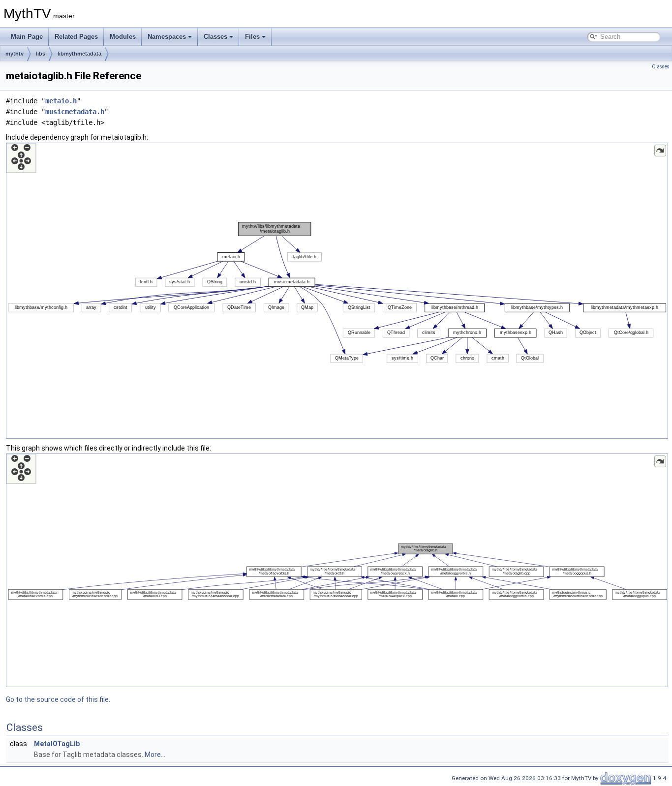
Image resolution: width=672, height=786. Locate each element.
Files (252, 36)
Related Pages (76, 36)
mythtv (14, 54)
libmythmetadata (79, 54)
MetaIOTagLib (57, 744)
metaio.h (61, 101)
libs (40, 54)
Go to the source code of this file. (58, 699)
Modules (123, 36)
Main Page (27, 36)
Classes (215, 36)
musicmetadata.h (74, 112)
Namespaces (167, 36)
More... (155, 754)
